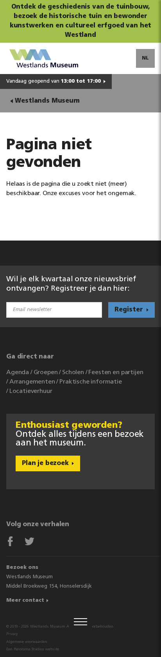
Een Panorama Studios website (32, 649)
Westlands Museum (47, 101)
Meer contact (25, 600)
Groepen (46, 372)
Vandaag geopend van (53, 81)
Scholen (73, 372)
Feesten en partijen (115, 372)
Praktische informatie (90, 382)
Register (128, 310)
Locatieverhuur (30, 391)
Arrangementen (32, 382)
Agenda (17, 372)
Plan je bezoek (45, 463)
